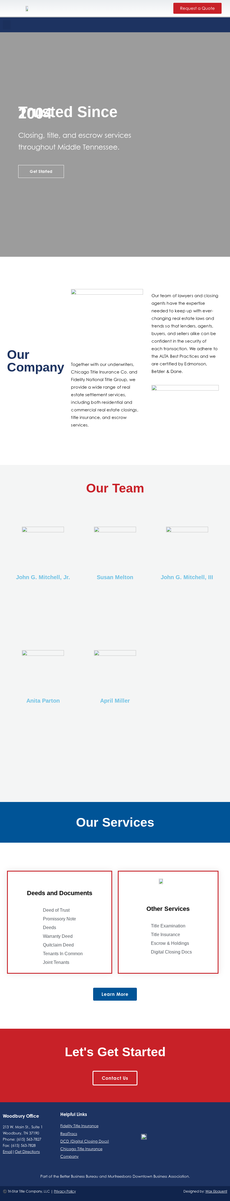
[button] (7, 24)
